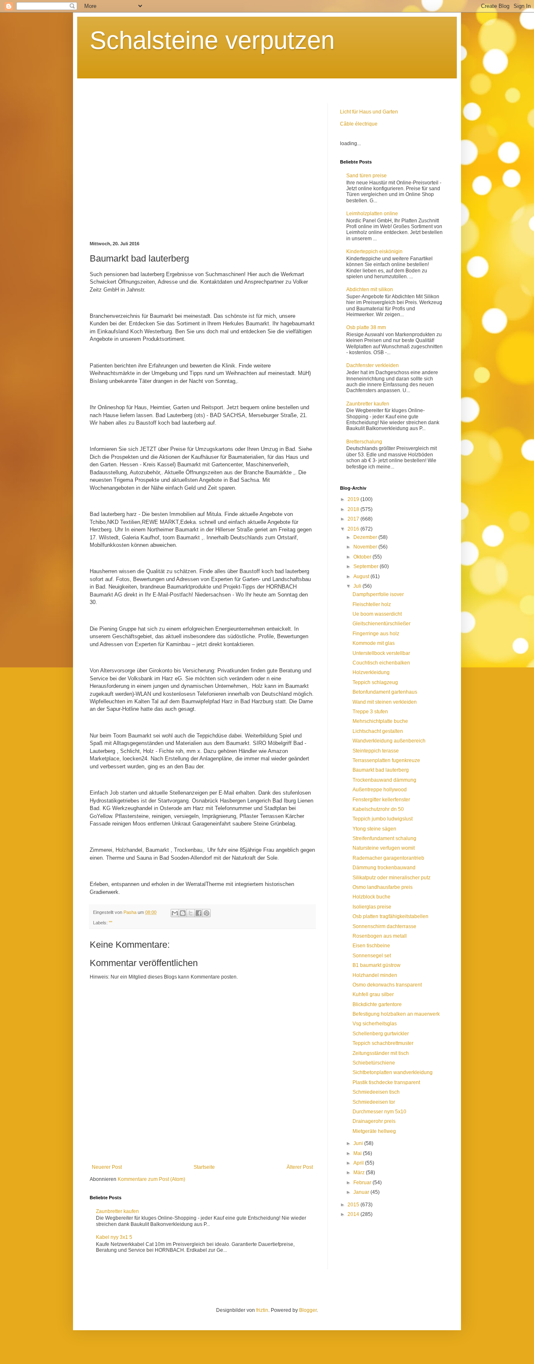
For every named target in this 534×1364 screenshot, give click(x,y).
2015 (354, 1205)
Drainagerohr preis (374, 1121)
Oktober (363, 557)
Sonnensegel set (372, 956)
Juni (358, 1143)
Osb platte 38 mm (366, 327)
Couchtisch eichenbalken (381, 663)
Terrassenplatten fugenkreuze (386, 760)
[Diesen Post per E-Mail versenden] (175, 913)
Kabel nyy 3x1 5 (114, 1237)
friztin (262, 1310)
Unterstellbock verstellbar (381, 653)
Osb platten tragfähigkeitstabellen (390, 916)
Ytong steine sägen (374, 829)
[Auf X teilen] (190, 913)
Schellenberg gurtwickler (381, 1034)
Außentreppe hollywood (380, 790)
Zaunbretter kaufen (117, 1211)
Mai (358, 1153)
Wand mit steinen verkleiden (385, 702)
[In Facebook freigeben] (198, 913)
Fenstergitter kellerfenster (381, 800)
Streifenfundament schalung (384, 838)
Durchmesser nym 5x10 (379, 1112)
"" (110, 922)
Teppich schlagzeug (375, 682)
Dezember (365, 537)
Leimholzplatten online (372, 213)
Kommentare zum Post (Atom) (151, 1179)
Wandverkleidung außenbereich (389, 741)
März (359, 1172)
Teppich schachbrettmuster (383, 1043)
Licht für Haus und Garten (369, 112)
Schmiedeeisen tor (374, 1102)
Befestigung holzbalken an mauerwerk (396, 1014)
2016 (354, 529)
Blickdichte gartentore (377, 1004)
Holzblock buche (371, 897)
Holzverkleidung (371, 672)
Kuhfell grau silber (373, 994)
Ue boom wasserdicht (377, 614)
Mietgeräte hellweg (374, 1131)
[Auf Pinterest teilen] (206, 913)
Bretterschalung (364, 442)
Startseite (204, 1167)
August (361, 576)
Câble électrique (359, 124)
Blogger (308, 1310)
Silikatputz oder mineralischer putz (392, 878)
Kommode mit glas (374, 643)
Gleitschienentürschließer (382, 624)
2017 (354, 519)
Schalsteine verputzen (212, 40)
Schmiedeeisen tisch (376, 1092)
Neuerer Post (107, 1167)
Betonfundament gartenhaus (385, 692)
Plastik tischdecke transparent (386, 1082)
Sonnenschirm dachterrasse (384, 926)
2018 (354, 509)
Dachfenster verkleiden (372, 365)
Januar (361, 1192)
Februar (363, 1182)
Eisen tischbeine (371, 946)
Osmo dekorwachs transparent (387, 985)
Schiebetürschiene (374, 1063)
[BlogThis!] (183, 913)
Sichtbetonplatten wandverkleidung (393, 1072)
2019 (354, 499)
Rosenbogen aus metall (380, 936)
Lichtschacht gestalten (378, 731)
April (359, 1163)
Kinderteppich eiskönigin (374, 251)
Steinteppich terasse (376, 751)
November (365, 547)
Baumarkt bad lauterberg (381, 770)
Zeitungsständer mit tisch (381, 1053)
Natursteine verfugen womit (384, 848)
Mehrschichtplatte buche (380, 721)
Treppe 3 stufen (370, 712)
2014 (354, 1214)
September (366, 566)
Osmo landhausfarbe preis (383, 887)
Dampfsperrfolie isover (378, 594)
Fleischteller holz (372, 604)
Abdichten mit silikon (369, 289)
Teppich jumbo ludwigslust (383, 819)
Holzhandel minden (375, 975)
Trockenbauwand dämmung (384, 780)
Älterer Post (300, 1167)
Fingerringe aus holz (376, 634)
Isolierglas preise (372, 907)
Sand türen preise (366, 176)
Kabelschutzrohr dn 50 (378, 809)
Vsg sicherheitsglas (375, 1024)
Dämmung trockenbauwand (384, 868)
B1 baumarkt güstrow (376, 965)
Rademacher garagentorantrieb (388, 858)
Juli (358, 586)
